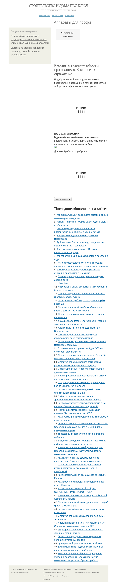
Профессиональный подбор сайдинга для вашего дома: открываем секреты (78, 308)
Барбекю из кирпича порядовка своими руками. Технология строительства (27, 51)
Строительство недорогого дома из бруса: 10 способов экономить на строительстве (80, 356)
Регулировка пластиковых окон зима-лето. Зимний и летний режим (78, 531)
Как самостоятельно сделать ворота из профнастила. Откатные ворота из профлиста (78, 459)
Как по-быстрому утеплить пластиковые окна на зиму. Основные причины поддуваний (80, 404)
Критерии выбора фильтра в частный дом (80, 543)
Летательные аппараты (67, 34)
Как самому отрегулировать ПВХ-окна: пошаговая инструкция (75, 250)
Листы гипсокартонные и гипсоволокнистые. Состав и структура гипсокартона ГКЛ (79, 524)
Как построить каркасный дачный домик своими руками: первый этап (77, 391)
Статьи (69, 15)
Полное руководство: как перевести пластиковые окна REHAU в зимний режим (77, 230)
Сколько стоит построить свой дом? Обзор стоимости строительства (78, 350)
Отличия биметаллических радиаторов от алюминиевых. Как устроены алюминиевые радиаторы (30, 39)
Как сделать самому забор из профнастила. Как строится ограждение (76, 69)
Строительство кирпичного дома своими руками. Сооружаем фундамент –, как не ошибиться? (77, 468)
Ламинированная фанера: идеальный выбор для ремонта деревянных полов (80, 377)
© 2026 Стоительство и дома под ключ (24, 569)
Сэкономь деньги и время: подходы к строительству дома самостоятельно (75, 336)
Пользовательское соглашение (61, 569)
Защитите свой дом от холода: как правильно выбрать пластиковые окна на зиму (80, 442)
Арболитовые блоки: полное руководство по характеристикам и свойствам (79, 243)
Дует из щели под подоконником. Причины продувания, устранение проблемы (78, 548)
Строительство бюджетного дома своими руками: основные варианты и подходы (77, 363)
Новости (57, 15)
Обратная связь (80, 569)
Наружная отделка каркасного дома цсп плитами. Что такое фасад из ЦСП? (77, 411)
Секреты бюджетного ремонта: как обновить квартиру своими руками (79, 295)
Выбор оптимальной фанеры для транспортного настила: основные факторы (77, 397)
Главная (44, 15)
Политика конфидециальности (53, 572)
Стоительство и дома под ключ (58, 5)
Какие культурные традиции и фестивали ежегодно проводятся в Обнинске (77, 271)
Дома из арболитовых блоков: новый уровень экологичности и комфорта (80, 322)
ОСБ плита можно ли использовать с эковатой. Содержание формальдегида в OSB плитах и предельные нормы (81, 427)
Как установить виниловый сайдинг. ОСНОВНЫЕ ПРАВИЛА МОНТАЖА (75, 490)
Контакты (46, 569)
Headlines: (63, 283)
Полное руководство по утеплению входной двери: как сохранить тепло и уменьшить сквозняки (81, 264)
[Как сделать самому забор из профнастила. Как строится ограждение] (81, 147)
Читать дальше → (63, 199)
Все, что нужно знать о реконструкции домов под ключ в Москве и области (79, 384)
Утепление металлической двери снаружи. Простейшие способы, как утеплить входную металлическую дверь (78, 451)
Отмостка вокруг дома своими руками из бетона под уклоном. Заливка (77, 538)
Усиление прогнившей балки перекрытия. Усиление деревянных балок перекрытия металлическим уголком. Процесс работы (78, 557)
